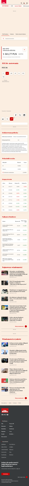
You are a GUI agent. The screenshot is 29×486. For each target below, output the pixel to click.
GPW (12, 6)
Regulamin (3, 431)
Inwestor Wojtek (18, 6)
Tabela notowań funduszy (20, 34)
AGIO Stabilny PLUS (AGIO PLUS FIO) (8, 255)
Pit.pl (10, 452)
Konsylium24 (3, 452)
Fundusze (12, 34)
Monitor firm (3, 457)
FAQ (2, 423)
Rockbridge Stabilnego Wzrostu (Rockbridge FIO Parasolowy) (8, 239)
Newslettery (3, 428)
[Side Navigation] (26, 3)
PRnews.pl (11, 449)
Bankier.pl (11, 454)
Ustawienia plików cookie (6, 482)
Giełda (10, 402)
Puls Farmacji (3, 454)
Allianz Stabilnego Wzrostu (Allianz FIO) (8, 230)
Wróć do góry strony (21, 477)
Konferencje (11, 428)
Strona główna (4, 402)
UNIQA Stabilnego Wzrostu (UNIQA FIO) (8, 250)
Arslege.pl (11, 446)
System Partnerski (4, 449)
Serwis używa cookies (6, 480)
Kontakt (2, 434)
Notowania (5, 6)
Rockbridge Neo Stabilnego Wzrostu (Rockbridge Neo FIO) (8, 245)
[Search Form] (21, 3)
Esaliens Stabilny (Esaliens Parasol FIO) (8, 226)
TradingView (8, 111)
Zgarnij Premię (4, 446)
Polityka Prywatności (14, 480)
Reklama (11, 426)
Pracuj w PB (11, 423)
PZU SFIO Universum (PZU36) (9, 49)
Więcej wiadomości (19, 326)
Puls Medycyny (12, 444)
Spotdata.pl (3, 444)
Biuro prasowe (4, 436)
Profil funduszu (5, 34)
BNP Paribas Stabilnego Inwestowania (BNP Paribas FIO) (8, 259)
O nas (10, 431)
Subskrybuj (5, 474)
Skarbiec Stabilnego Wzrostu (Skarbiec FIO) (8, 235)
